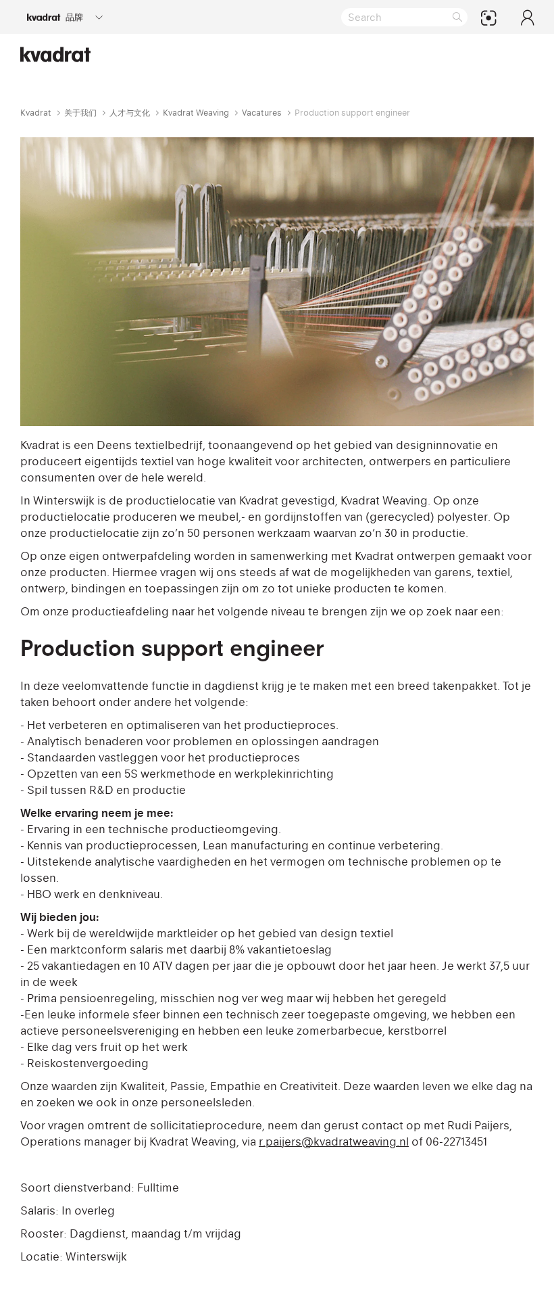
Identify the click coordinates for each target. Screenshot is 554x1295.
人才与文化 (129, 113)
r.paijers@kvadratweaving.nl (334, 1141)
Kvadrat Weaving (196, 113)
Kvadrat (35, 113)
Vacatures (262, 113)
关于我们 (80, 113)
